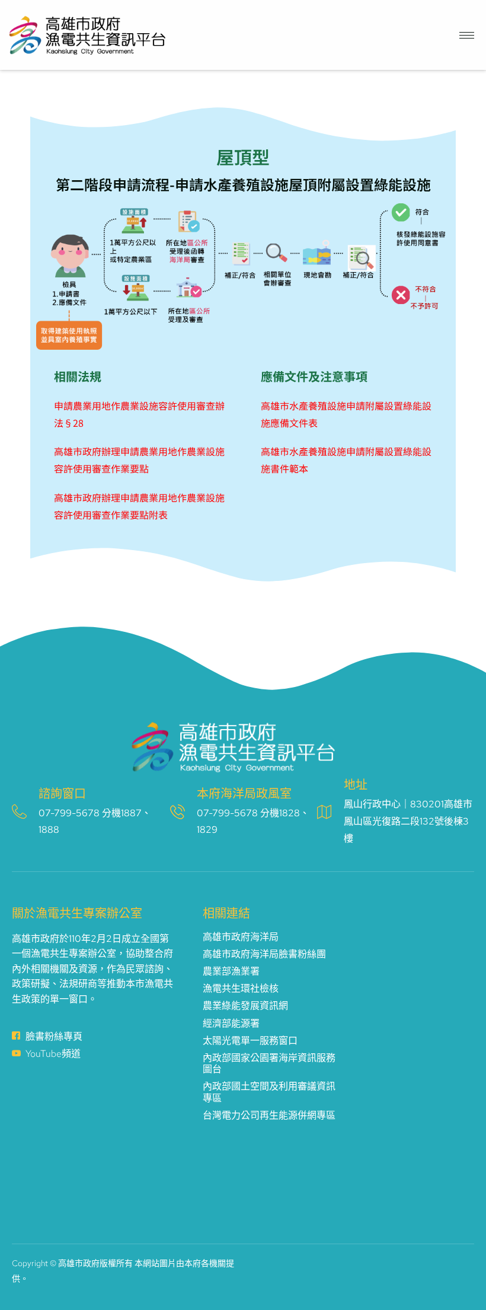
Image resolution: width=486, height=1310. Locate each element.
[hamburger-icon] (466, 35)
